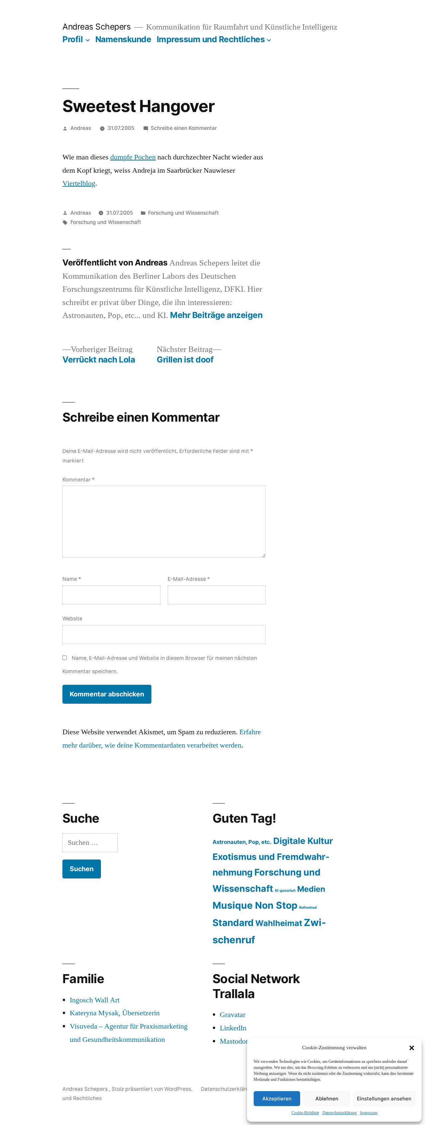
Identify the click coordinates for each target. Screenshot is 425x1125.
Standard (233, 922)
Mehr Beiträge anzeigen (216, 315)
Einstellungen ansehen (384, 1098)
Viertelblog (78, 183)
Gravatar (232, 1014)
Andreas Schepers (97, 27)
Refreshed (308, 907)
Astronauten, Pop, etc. (242, 842)
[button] (411, 1048)
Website (72, 618)
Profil (72, 39)
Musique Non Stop (255, 905)
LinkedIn (233, 1028)
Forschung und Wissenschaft (183, 213)
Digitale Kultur (303, 841)
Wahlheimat (278, 923)
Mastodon (234, 1041)
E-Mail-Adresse (189, 579)
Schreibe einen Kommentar (184, 128)
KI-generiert (285, 890)
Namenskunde (123, 39)
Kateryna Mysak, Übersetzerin (115, 1013)
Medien (311, 889)
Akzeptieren (277, 1098)
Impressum (369, 1112)
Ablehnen (326, 1098)
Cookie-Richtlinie (305, 1112)
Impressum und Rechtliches (211, 39)
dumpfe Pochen (133, 157)
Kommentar (78, 479)
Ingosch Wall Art (95, 1000)
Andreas (80, 128)
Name (71, 579)
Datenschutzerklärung (339, 1112)
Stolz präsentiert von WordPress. (153, 1089)
